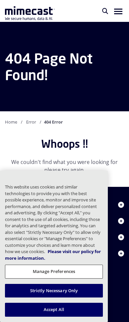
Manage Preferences (54, 271)
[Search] (105, 11)
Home (11, 122)
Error (31, 122)
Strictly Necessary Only (54, 291)
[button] (118, 11)
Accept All (54, 309)
